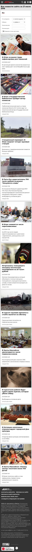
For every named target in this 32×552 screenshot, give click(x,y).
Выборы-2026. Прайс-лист (9, 496)
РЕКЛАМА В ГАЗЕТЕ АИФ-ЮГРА (10, 494)
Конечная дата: (5, 28)
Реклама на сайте (22, 492)
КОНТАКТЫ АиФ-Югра (8, 492)
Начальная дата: (6, 25)
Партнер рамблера (14, 544)
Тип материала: (5, 19)
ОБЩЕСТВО (5, 114)
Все (3, 12)
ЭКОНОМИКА (6, 70)
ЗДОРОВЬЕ (5, 240)
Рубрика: (4, 22)
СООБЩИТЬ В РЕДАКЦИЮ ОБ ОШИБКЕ (12, 499)
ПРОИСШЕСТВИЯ (7, 324)
